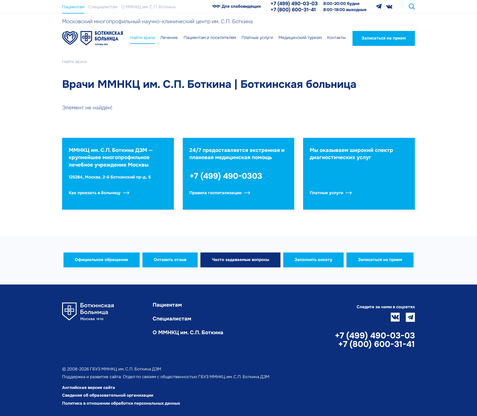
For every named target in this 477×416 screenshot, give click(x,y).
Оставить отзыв (170, 259)
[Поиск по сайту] (412, 6)
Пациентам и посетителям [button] (210, 37)
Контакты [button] (336, 37)
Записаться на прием (384, 38)
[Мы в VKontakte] (389, 6)
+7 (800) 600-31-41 (293, 10)
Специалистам (102, 7)
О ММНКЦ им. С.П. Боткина (148, 7)
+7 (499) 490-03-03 (294, 4)
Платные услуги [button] (257, 37)
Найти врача (142, 37)
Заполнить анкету (313, 259)
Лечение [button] (169, 37)
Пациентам (73, 7)
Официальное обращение (101, 259)
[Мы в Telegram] (378, 6)
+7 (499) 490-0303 (225, 176)
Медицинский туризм (300, 37)
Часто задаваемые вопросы (240, 259)
